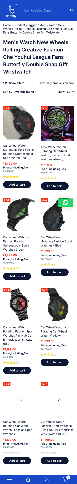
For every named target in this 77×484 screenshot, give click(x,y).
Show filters (16, 83)
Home (7, 25)
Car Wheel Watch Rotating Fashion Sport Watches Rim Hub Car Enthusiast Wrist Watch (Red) (18, 335)
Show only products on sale (56, 83)
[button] (17, 184)
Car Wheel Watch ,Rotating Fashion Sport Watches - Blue (56, 241)
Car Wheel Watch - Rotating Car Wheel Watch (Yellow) (54, 331)
